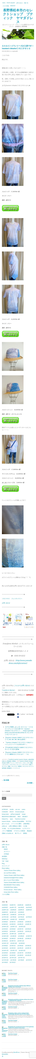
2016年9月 (22, 919)
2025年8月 (5, 907)
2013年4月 (5, 948)
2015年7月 (20, 929)
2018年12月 (5, 914)
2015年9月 (5, 929)
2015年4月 (13, 931)
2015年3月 (20, 931)
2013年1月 (28, 948)
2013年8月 (5, 945)
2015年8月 (13, 929)
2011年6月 (5, 962)
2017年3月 (29, 917)
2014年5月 (13, 938)
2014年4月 (20, 938)
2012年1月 (5, 957)
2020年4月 (29, 910)
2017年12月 (21, 914)
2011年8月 (21, 960)
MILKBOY (25, 816)
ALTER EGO (5, 809)
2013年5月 (28, 945)
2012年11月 (13, 950)
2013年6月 (20, 945)
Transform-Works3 (8, 690)
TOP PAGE (5, 861)
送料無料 (4, 768)
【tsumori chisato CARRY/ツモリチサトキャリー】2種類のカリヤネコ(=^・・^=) (19, 753)
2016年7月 (13, 922)
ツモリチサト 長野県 (16, 766)
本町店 (6, 849)
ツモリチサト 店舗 (26, 764)
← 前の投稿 (5, 780)
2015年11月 (13, 926)
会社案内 (4, 856)
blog (4, 2)
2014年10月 (5, 936)
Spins (11, 819)
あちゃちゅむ (5, 823)
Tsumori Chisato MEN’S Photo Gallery (14, 882)
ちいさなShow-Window (14, 828)
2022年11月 (13, 907)
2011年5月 (13, 962)
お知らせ (4, 761)
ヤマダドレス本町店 (19, 831)
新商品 (14, 761)
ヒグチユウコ (26, 828)
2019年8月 (21, 912)
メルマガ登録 (6, 6)
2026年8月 (5, 905)
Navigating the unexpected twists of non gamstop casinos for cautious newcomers (21, 1027)
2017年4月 (21, 917)
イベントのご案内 (16, 823)
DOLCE (11, 811)
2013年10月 (13, 943)
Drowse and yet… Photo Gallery (12, 889)
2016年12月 (5, 919)
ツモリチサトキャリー (28, 766)
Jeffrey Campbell (15, 814)
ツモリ (24, 763)
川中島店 (6, 854)
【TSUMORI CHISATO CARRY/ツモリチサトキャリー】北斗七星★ (19, 748)
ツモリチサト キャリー (15, 764)
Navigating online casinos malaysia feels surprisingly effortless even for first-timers (19, 1013)
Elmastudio (5, 1054)
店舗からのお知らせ (7, 833)
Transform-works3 (13, 759)
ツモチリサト (18, 763)
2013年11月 (5, 943)
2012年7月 (20, 953)
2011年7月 (29, 960)
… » (18, 974)
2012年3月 (20, 955)
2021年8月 (21, 907)
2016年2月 (20, 924)
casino (23, 809)
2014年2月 (5, 941)
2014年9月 (13, 936)
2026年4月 (20, 905)
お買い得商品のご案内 (15, 826)
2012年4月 (13, 955)
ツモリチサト (5, 764)
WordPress (16, 1052)
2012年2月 (28, 955)
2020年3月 (5, 912)
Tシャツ (12, 763)
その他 (25, 826)
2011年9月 (13, 960)
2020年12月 (5, 910)
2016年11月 (13, 919)
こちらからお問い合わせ (22, 685)
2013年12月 (20, 941)
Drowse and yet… (20, 811)
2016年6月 (20, 922)
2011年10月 (5, 960)
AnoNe (12, 809)
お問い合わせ (19, 3)
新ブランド (18, 833)
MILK (19, 816)
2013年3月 (13, 948)
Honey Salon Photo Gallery (11, 892)
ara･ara (17, 809)
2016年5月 (28, 922)
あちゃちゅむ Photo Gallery (11, 880)
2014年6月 (5, 938)
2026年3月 (28, 905)
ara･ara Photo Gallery (10, 873)
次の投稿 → (30, 783)
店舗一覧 (26, 3)
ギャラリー (7, 851)
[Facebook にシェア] (18, 714)
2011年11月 (21, 957)
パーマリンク (16, 768)
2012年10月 (22, 950)
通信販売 (9, 768)
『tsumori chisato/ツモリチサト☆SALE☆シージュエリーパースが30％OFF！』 (19, 743)
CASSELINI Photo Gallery (10, 887)
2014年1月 (13, 941)
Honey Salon (5, 814)
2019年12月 (13, 912)
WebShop (12, 5)
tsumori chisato (23, 759)
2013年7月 (13, 945)
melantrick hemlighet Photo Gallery (13, 877)
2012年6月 (28, 953)
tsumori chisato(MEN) (18, 821)
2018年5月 (13, 914)
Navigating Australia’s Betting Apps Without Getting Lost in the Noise (19, 986)
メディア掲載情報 (7, 831)
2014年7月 (29, 936)
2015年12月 (5, 926)
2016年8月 (5, 922)
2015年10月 (22, 926)
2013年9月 (22, 943)
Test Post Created (12, 973)
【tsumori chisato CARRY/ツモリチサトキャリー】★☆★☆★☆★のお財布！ (19, 738)
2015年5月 (5, 931)
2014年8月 (21, 936)
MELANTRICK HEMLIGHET (9, 816)
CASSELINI (5, 811)
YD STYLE (28, 821)
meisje (23, 814)
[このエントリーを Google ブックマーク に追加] (18, 717)
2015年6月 (28, 929)
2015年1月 (5, 933)
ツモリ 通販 (29, 763)
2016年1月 (28, 924)
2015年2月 (28, 931)
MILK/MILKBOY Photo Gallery (12, 885)
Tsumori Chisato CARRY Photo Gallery (14, 875)
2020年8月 (13, 910)
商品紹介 (9, 761)
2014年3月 (28, 938)
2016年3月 (13, 924)
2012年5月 (5, 955)
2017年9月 (13, 917)
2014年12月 (13, 933)
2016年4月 (5, 924)
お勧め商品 (31, 759)
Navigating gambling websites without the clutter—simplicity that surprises (20, 1000)
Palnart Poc (5, 819)
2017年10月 (5, 917)
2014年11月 (21, 933)
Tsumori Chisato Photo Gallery (12, 870)
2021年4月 (29, 907)
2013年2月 (20, 948)
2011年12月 (13, 957)
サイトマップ (5, 866)
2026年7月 (13, 905)
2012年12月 (5, 950)
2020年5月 (21, 910)
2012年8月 (13, 953)
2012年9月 (5, 953)
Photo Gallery (11, 2)
